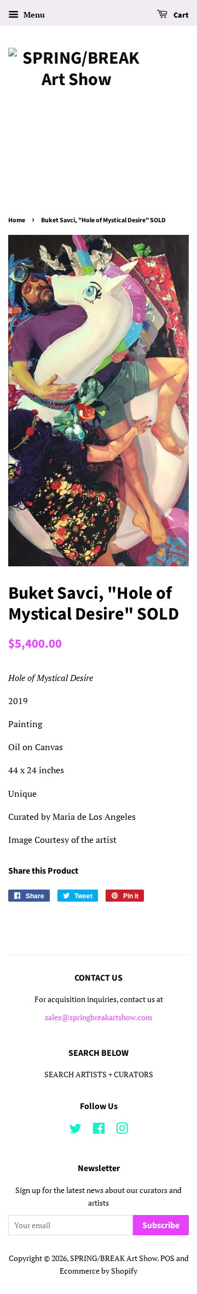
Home (16, 220)
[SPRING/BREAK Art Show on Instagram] (122, 1130)
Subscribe (160, 1225)
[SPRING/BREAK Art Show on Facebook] (98, 1130)
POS (167, 1258)
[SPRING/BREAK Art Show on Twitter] (75, 1130)
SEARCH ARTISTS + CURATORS (98, 1074)
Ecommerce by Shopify (98, 1271)
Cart (180, 15)
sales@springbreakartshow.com (98, 1017)
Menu (33, 14)
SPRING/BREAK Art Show (113, 1258)
